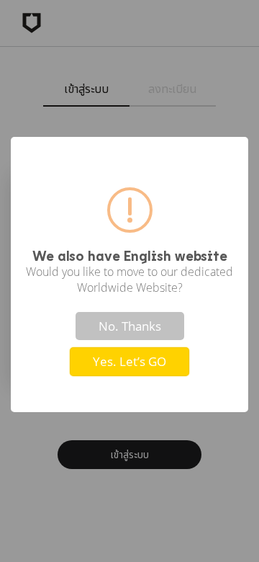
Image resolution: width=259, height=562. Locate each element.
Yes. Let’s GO (129, 361)
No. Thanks (130, 326)
